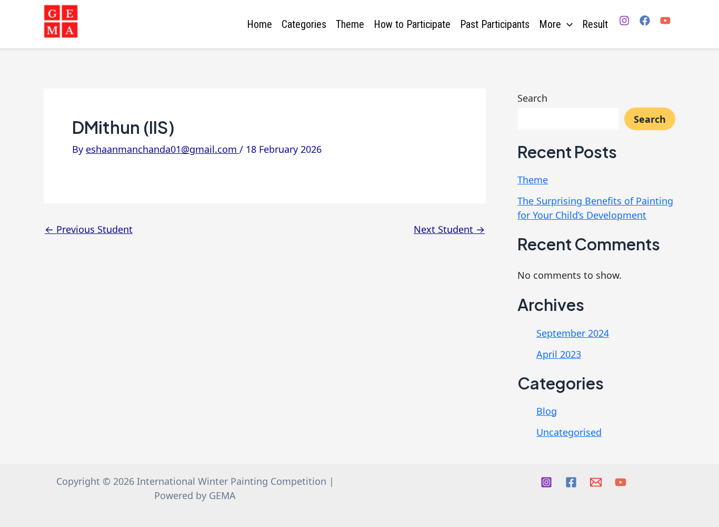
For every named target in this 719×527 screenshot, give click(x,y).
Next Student (449, 229)
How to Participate (412, 24)
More (550, 24)
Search (532, 98)
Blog (546, 411)
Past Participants (495, 24)
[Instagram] (624, 21)
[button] (567, 24)
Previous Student (89, 229)
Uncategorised (569, 432)
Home (259, 24)
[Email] (596, 482)
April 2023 (558, 354)
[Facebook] (645, 21)
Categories (304, 24)
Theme (350, 24)
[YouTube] (665, 21)
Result (595, 24)
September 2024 (572, 333)
